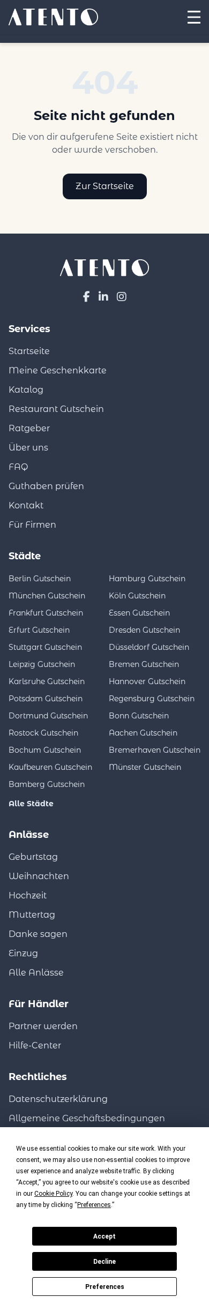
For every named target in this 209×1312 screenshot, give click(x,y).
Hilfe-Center (35, 1045)
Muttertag (32, 915)
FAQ (18, 467)
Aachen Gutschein (143, 733)
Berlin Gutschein (40, 578)
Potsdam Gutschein (46, 698)
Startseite (29, 351)
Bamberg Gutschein (47, 784)
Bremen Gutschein (144, 664)
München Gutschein (47, 596)
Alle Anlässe (36, 973)
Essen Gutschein (139, 613)
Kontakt (26, 505)
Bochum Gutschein (45, 750)
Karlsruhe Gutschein (47, 681)
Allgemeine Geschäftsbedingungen (87, 1118)
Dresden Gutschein (144, 630)
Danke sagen (38, 934)
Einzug (23, 953)
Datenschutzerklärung (58, 1099)
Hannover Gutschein (147, 681)
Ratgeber (29, 428)
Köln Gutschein (137, 596)
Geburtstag (33, 857)
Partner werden (43, 1026)
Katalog (26, 390)
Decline (104, 1261)
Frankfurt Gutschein (46, 613)
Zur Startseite (105, 186)
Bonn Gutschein (139, 716)
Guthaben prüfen (46, 486)
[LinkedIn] (103, 296)
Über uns (28, 448)
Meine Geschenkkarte (58, 370)
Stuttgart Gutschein (45, 647)
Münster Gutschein (145, 767)
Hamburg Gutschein (147, 578)
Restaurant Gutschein (56, 409)
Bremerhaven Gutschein (154, 750)
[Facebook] (86, 296)
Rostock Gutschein (43, 733)
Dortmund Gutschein (48, 716)
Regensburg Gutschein (152, 698)
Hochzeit (28, 895)
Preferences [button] (94, 1205)
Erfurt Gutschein (39, 630)
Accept (104, 1236)
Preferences (104, 1287)
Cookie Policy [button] (53, 1193)
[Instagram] (121, 296)
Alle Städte (31, 803)
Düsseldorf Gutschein (149, 647)
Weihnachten (39, 876)
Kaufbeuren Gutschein (50, 767)
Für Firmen (32, 525)
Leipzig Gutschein (42, 664)
